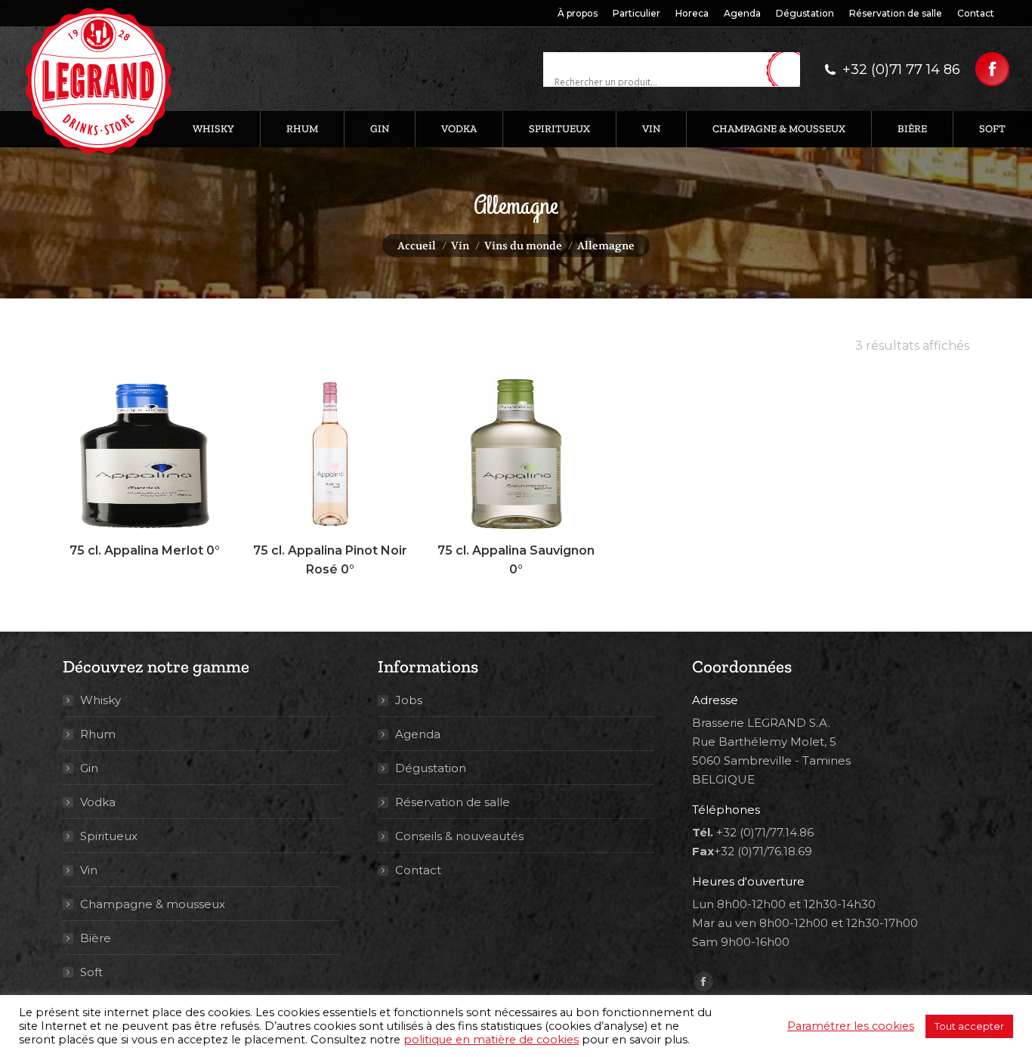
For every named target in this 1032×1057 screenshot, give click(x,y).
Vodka (98, 802)
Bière (95, 938)
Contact (418, 870)
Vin (88, 870)
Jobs (408, 700)
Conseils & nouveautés (459, 836)
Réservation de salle (452, 802)
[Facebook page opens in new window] (992, 69)
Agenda (417, 734)
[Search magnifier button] (788, 70)
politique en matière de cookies (491, 1039)
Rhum (98, 734)
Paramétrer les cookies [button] (850, 1026)
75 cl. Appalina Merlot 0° (145, 550)
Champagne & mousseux (152, 904)
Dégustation (430, 768)
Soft (91, 972)
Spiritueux (108, 836)
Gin (89, 768)
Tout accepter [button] (969, 1026)
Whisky (100, 700)
